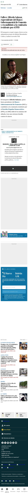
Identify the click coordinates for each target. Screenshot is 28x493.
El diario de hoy (5, 451)
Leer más (16, 160)
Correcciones (22, 476)
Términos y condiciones (17, 474)
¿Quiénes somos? (6, 446)
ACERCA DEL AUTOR (14, 136)
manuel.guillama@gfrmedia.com (14, 96)
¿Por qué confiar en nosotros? (10, 457)
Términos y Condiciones (13, 295)
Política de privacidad (6, 474)
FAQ (2, 449)
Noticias (3, 8)
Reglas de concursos (7, 453)
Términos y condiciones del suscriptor (9, 476)
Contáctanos (5, 448)
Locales (9, 8)
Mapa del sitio (5, 455)
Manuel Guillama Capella (14, 144)
